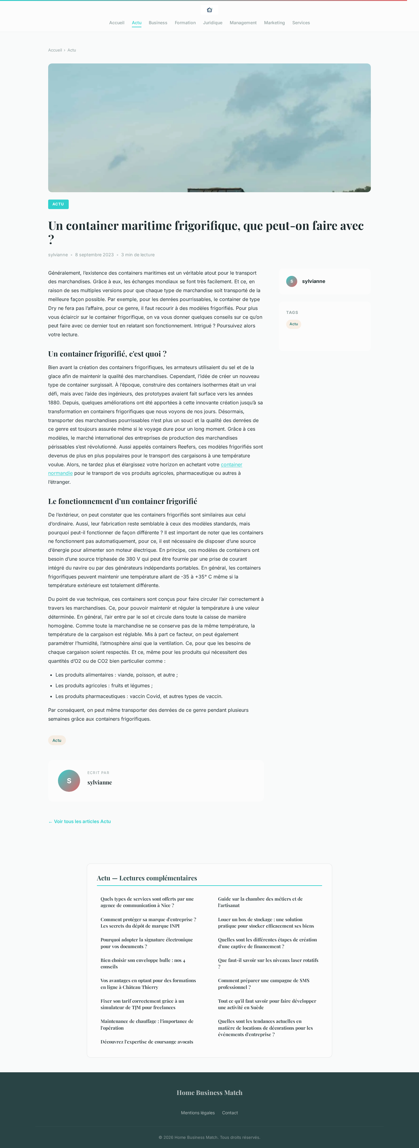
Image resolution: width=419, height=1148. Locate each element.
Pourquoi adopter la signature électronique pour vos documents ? (147, 942)
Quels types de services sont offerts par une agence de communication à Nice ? (147, 902)
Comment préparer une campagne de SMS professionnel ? (263, 983)
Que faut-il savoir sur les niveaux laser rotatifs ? (268, 963)
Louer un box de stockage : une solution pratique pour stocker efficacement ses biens (266, 922)
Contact (230, 1112)
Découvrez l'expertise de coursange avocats (147, 1042)
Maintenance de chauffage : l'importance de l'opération (147, 1024)
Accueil (117, 22)
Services (301, 22)
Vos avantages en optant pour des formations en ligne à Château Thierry (148, 983)
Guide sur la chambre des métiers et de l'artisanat (260, 902)
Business (158, 22)
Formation (185, 22)
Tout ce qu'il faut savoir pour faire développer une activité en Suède (267, 1004)
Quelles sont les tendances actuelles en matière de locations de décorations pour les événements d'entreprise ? (265, 1027)
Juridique (212, 22)
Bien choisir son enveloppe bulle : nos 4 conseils (143, 963)
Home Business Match (210, 1092)
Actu (136, 22)
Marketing (274, 22)
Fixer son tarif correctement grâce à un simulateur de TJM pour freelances (142, 1004)
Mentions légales (198, 1112)
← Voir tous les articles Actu (79, 821)
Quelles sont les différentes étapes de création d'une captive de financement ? (267, 942)
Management (243, 22)
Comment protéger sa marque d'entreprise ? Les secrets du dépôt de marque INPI (148, 922)
